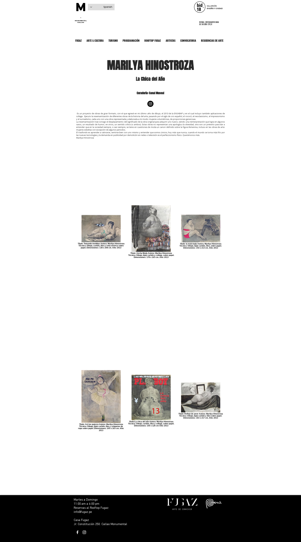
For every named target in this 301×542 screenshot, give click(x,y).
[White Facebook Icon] (77, 532)
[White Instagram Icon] (84, 532)
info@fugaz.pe (83, 512)
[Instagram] (150, 104)
